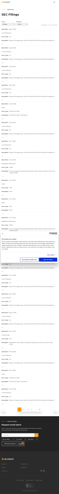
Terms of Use (20, 480)
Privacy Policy (29, 480)
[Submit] (36, 435)
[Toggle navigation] (54, 2)
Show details (50, 255)
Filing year (18, 21)
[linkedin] (41, 471)
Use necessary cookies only (29, 259)
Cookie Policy (38, 480)
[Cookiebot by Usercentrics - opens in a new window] (50, 233)
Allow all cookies (48, 259)
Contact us (4, 471)
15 (39, 409)
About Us (4, 464)
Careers (4, 467)
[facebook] (44, 471)
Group (3, 21)
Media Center (24, 464)
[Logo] (29, 459)
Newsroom (24, 467)
